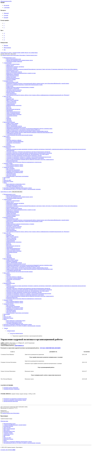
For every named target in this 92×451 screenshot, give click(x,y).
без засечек (6, 5)
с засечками (6, 7)
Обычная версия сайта (6, 1)
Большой (6, 17)
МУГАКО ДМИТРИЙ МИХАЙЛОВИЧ (50, 348)
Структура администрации (16, 333)
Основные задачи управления (10, 387)
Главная (6, 328)
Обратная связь (4, 421)
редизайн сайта (8, 449)
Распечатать (5, 411)
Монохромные (7, 47)
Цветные (6, 45)
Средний (6, 15)
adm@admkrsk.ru (19, 345)
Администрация (11, 330)
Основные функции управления (11, 389)
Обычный (6, 13)
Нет (5, 49)
